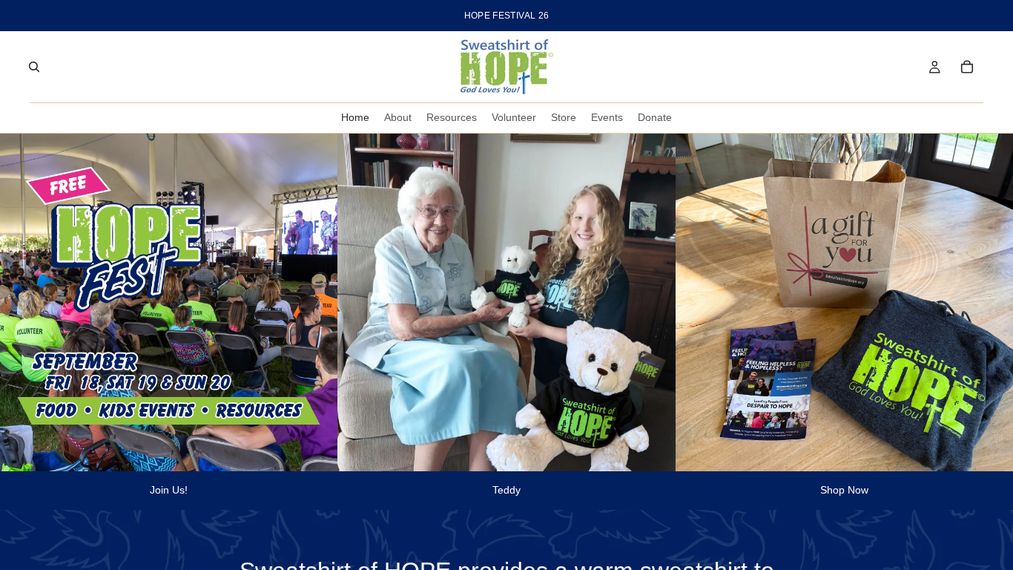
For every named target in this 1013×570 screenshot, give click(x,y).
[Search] (34, 66)
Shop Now (844, 490)
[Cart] (967, 66)
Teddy (506, 490)
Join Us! (169, 490)
